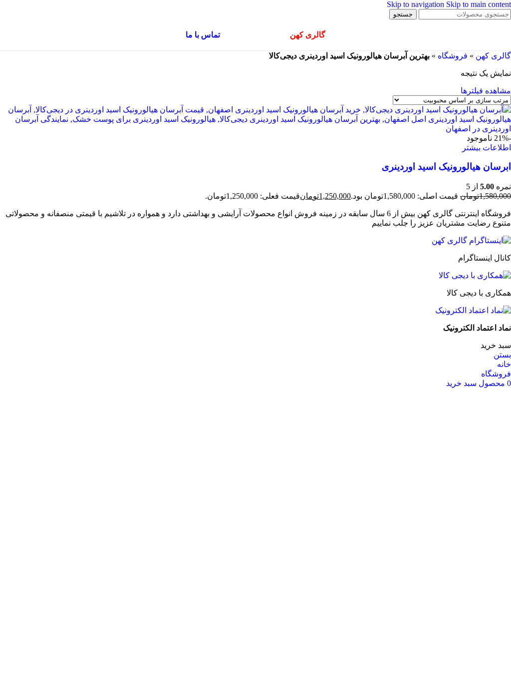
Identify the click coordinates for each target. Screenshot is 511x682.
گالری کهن (493, 55)
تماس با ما (203, 34)
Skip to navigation (416, 4)
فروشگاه (453, 55)
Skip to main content (478, 4)
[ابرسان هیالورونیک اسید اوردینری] (255, 128)
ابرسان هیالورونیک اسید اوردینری (446, 166)
